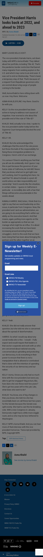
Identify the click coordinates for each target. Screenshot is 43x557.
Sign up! (21, 305)
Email (7, 263)
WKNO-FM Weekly (16, 278)
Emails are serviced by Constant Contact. (16, 299)
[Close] (38, 243)
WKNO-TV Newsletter (17, 284)
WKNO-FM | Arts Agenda (18, 281)
